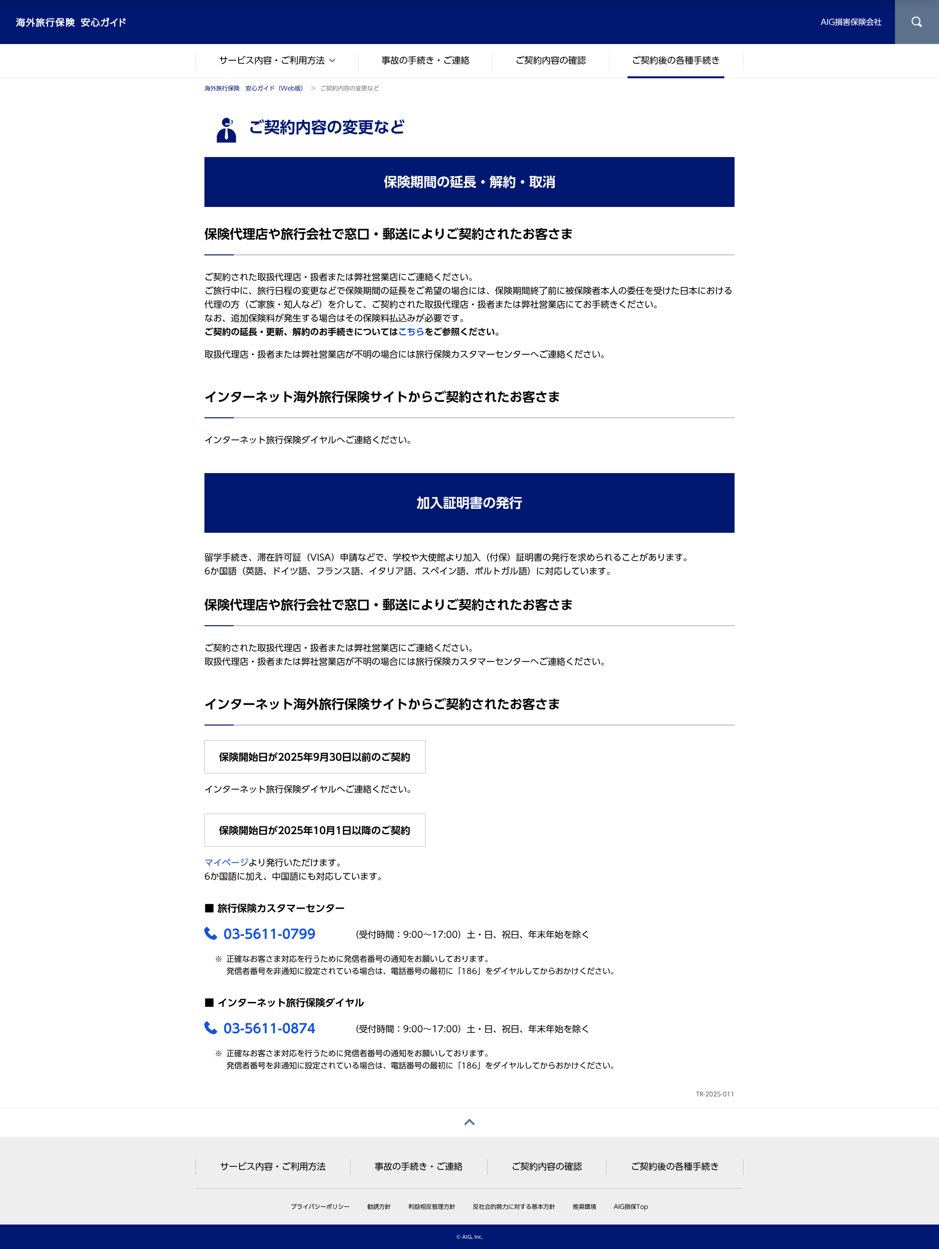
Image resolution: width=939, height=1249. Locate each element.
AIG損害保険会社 (851, 22)
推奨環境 (584, 1206)
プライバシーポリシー (320, 1206)
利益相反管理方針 (431, 1206)
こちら (411, 331)
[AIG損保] (71, 22)
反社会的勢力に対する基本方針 (514, 1206)
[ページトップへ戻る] (469, 1122)
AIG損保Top (631, 1206)
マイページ (226, 862)
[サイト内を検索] (917, 22)
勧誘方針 (379, 1206)
